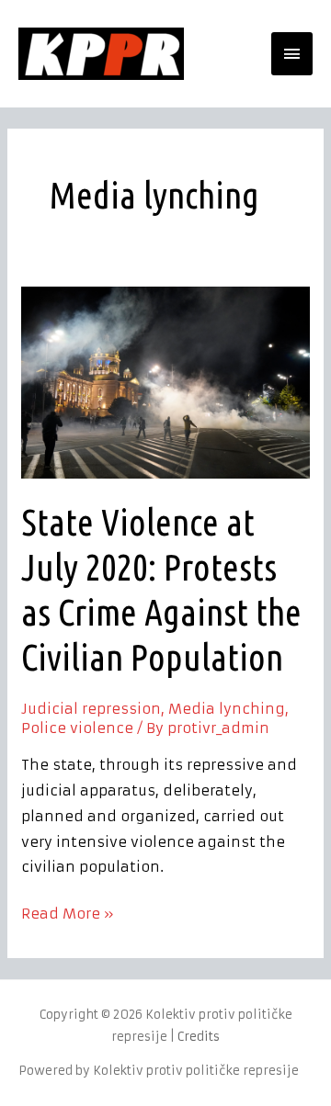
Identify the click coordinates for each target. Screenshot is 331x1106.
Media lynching (226, 708)
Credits (198, 1036)
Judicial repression (91, 708)
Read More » (67, 911)
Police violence (77, 728)
